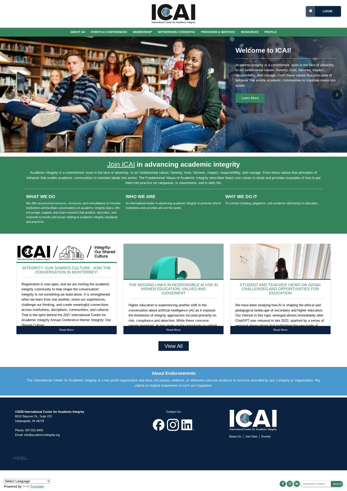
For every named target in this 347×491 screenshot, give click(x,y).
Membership (142, 32)
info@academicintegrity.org (42, 435)
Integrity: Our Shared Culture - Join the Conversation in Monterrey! (66, 270)
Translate (37, 486)
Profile (270, 32)
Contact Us (173, 411)
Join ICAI (121, 164)
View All (173, 346)
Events (266, 436)
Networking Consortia (176, 32)
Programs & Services (218, 32)
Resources (249, 32)
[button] (10, 95)
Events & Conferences (109, 32)
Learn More (250, 98)
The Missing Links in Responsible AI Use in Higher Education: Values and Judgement (173, 289)
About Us (77, 32)
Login (327, 11)
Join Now (251, 436)
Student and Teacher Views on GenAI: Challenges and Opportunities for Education (280, 289)
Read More (66, 329)
